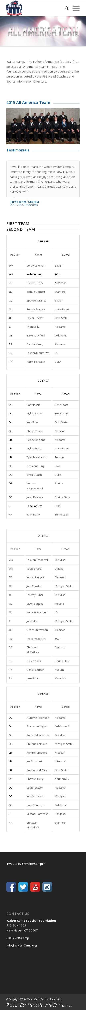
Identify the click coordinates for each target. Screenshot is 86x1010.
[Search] (65, 8)
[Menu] (74, 8)
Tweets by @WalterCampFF (25, 864)
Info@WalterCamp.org (21, 945)
